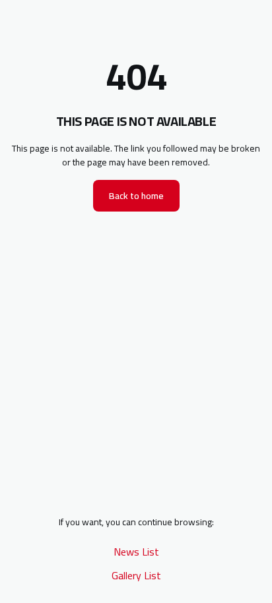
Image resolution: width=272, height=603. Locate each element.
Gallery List (136, 575)
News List (136, 551)
